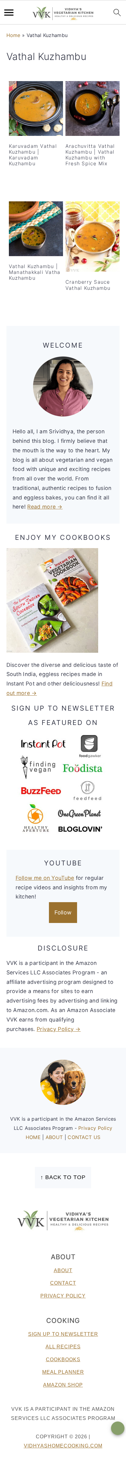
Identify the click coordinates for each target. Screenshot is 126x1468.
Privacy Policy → (59, 1029)
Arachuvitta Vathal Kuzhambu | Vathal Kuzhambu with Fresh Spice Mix (90, 155)
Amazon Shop (63, 1385)
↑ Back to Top (63, 1177)
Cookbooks (63, 1359)
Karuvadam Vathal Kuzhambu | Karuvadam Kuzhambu (33, 155)
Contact (63, 1283)
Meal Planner (63, 1372)
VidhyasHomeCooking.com (63, 1445)
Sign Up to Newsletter (63, 1334)
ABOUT (55, 1137)
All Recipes (63, 1346)
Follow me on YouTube (45, 878)
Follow (63, 912)
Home (13, 35)
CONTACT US (84, 1137)
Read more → (44, 506)
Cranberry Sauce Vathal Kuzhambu (88, 285)
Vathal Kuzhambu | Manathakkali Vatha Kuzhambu (35, 272)
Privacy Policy (95, 1128)
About (63, 1270)
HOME (34, 1137)
